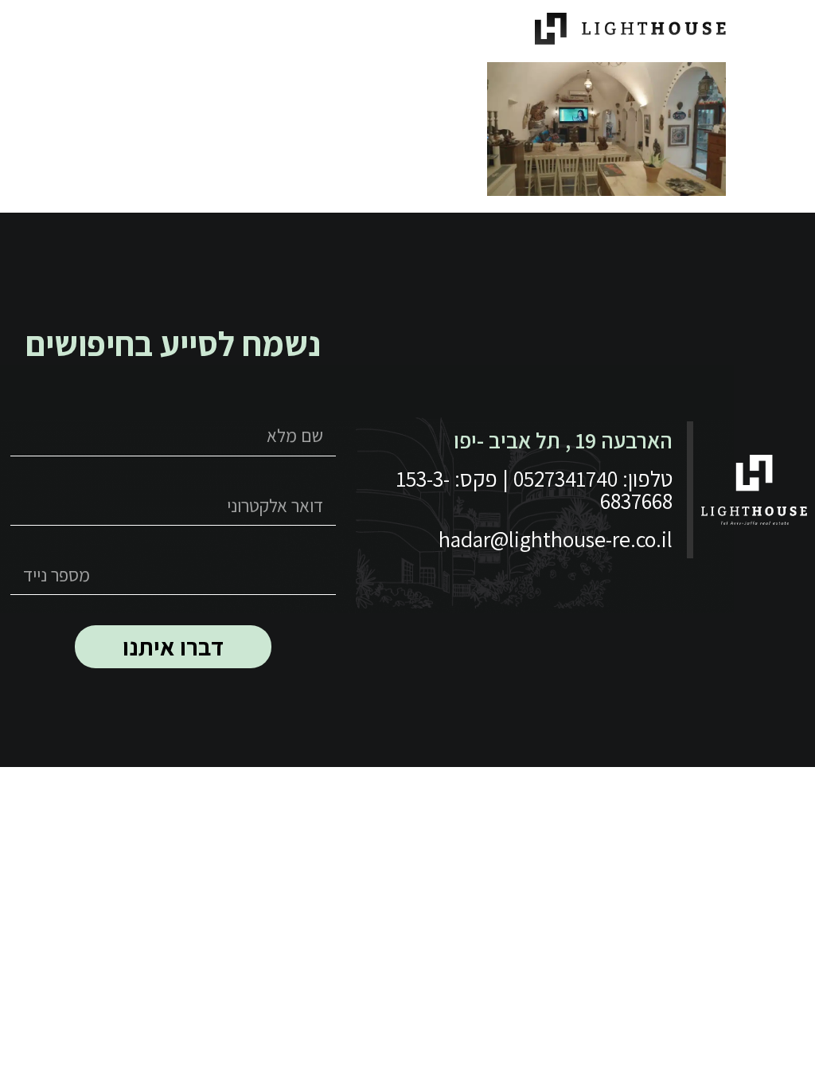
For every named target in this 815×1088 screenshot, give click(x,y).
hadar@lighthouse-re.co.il (556, 539)
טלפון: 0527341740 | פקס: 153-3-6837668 (534, 489)
